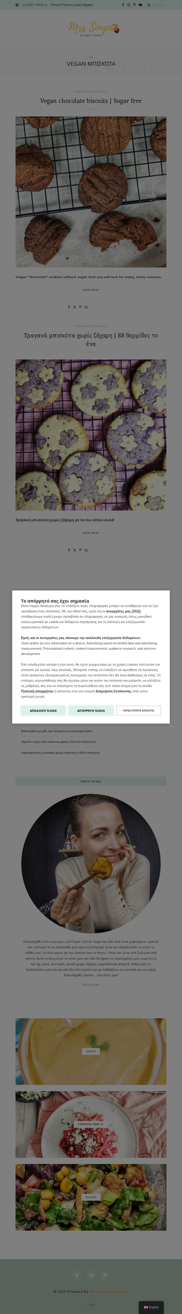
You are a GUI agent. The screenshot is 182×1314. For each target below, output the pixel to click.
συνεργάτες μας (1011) (123, 611)
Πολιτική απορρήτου (37, 691)
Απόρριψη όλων (91, 711)
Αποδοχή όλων (43, 711)
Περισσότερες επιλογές (138, 710)
